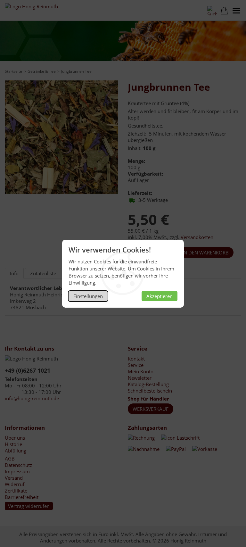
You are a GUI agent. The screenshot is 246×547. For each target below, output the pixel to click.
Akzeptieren (159, 296)
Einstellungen (88, 296)
